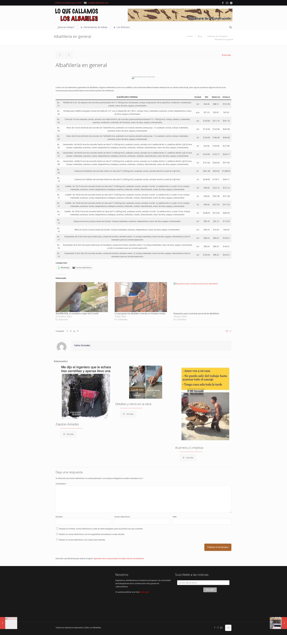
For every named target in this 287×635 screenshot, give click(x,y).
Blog (200, 36)
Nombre (59, 517)
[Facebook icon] (215, 627)
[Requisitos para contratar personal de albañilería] (202, 297)
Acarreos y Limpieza (189, 447)
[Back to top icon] (228, 628)
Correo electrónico (122, 517)
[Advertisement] (84, 594)
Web (175, 517)
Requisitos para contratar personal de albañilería (196, 313)
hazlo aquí (144, 592)
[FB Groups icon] (221, 627)
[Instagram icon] (218, 627)
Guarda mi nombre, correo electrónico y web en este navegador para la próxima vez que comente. (101, 529)
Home (189, 36)
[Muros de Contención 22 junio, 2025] (8, 623)
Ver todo (227, 55)
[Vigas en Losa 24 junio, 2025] (278, 623)
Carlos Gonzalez (82, 345)
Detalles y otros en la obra (133, 404)
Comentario (61, 484)
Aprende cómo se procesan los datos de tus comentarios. (119, 558)
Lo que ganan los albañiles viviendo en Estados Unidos (140, 313)
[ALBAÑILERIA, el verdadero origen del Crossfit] (84, 297)
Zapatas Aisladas (67, 424)
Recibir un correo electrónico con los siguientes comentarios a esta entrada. (92, 534)
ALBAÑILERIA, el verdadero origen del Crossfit (77, 313)
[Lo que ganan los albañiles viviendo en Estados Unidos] (143, 297)
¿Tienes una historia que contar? (68, 3)
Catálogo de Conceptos (217, 36)
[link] (180, 15)
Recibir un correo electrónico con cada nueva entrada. (82, 540)
